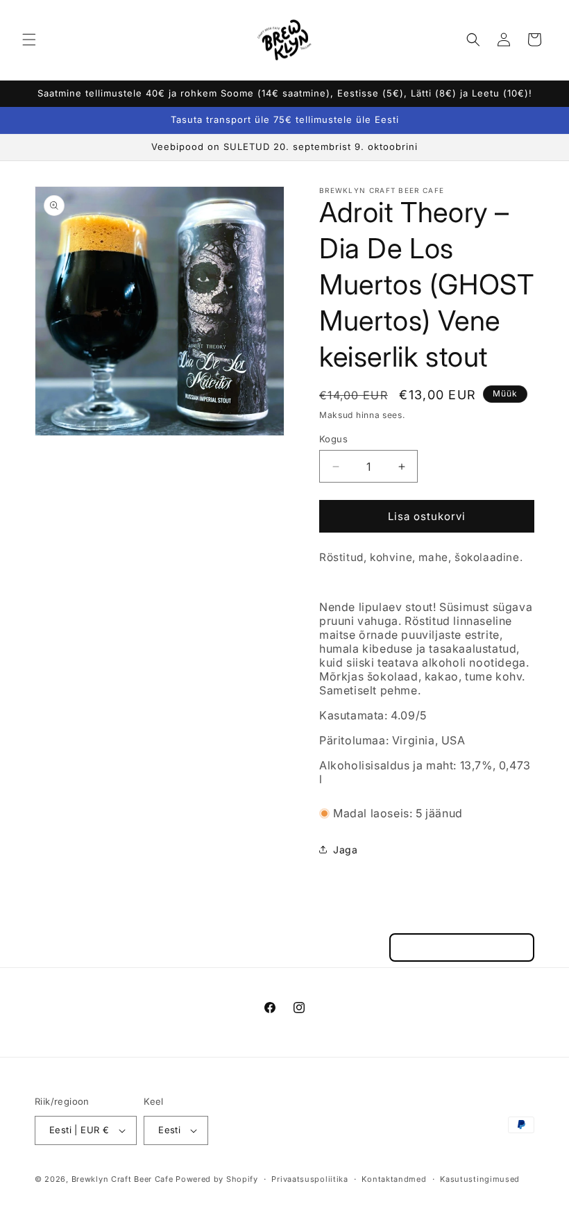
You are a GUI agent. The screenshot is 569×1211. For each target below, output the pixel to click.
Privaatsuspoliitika (309, 1179)
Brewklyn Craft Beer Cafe (122, 1179)
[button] (29, 39)
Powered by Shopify (217, 1179)
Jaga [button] (345, 849)
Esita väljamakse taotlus (462, 947)
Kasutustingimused (480, 1179)
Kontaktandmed (394, 1179)
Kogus (333, 438)
